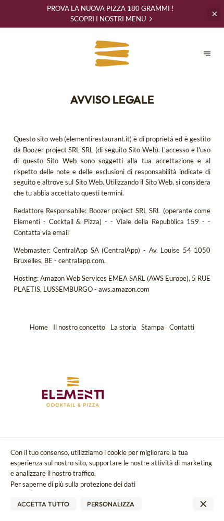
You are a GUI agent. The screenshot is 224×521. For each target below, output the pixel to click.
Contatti (181, 327)
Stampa (152, 327)
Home (39, 327)
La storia (123, 327)
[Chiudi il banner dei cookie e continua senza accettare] (203, 504)
